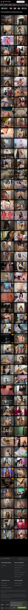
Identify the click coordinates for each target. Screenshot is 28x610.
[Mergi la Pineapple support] (2, 608)
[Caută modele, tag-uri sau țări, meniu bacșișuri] (26, 5)
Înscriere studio (4, 585)
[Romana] (11, 8)
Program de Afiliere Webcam (6, 587)
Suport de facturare (18, 585)
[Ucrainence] (19, 8)
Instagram (4, 565)
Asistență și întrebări (18, 583)
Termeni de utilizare (18, 567)
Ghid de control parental (18, 574)
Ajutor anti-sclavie (17, 576)
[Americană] (15, 8)
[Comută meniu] (1, 2)
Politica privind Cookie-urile (19, 572)
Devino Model (3, 583)
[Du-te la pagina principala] (8, 1)
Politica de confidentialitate (19, 565)
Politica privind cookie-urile (16, 605)
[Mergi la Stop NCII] (8, 608)
